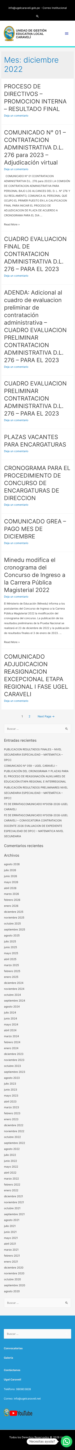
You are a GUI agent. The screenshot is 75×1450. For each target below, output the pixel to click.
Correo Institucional (54, 7)
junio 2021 (10, 1231)
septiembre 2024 (14, 1000)
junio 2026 (10, 876)
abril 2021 (10, 1243)
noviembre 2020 (14, 1273)
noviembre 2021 (14, 1202)
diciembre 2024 (13, 982)
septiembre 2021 (14, 1214)
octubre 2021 (12, 1208)
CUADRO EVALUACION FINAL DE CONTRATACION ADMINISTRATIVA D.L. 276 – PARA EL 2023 (35, 253)
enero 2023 (11, 1119)
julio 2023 (10, 1083)
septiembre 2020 (14, 1285)
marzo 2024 (11, 1036)
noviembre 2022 (14, 1131)
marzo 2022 (11, 1178)
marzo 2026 (11, 893)
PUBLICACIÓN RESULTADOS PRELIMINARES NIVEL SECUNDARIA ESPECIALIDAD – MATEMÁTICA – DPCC (36, 793)
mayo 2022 (11, 1166)
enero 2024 (11, 1048)
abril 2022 (10, 1172)
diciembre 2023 (13, 1053)
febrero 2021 (12, 1255)
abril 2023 (10, 1101)
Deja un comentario (16, 115)
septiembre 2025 (14, 929)
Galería (8, 1357)
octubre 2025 (12, 923)
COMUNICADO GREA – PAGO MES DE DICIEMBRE (35, 529)
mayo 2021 (11, 1237)
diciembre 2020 (13, 1267)
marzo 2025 (11, 965)
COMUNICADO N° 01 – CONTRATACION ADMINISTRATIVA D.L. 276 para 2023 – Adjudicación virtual (35, 147)
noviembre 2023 (14, 1059)
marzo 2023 (11, 1107)
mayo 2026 (11, 882)
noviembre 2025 (14, 917)
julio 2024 (10, 1012)
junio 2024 (10, 1018)
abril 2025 (10, 959)
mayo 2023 (11, 1095)
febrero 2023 (12, 1113)
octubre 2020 (12, 1279)
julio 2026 (10, 870)
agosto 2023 (12, 1077)
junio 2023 (10, 1089)
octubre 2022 (12, 1137)
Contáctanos (12, 1370)
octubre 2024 (12, 994)
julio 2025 (10, 941)
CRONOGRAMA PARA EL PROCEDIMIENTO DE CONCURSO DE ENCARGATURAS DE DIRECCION (37, 482)
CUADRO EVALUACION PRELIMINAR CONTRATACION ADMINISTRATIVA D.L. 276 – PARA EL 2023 (35, 398)
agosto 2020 (12, 1291)
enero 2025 (11, 976)
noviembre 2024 (14, 988)
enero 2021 (11, 1261)
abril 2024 (10, 1030)
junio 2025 (10, 947)
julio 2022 (10, 1154)
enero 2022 (11, 1190)
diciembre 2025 (13, 911)
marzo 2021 (11, 1249)
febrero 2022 (12, 1184)
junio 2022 (10, 1160)
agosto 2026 (12, 864)
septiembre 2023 (14, 1071)
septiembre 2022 (14, 1142)
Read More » (12, 224)
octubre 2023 (12, 1065)
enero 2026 (11, 905)
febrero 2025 (12, 971)
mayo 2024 (11, 1024)
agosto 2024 (12, 1006)
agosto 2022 (12, 1148)
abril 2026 (10, 888)
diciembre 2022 (13, 1125)
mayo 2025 (11, 953)
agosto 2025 (12, 935)
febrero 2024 (12, 1042)
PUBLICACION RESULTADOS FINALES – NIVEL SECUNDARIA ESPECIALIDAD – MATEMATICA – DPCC (33, 755)
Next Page (46, 716)
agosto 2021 (11, 1220)
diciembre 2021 (13, 1196)
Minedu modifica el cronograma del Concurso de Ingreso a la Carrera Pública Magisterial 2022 (34, 574)
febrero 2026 (12, 899)
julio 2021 (10, 1226)
